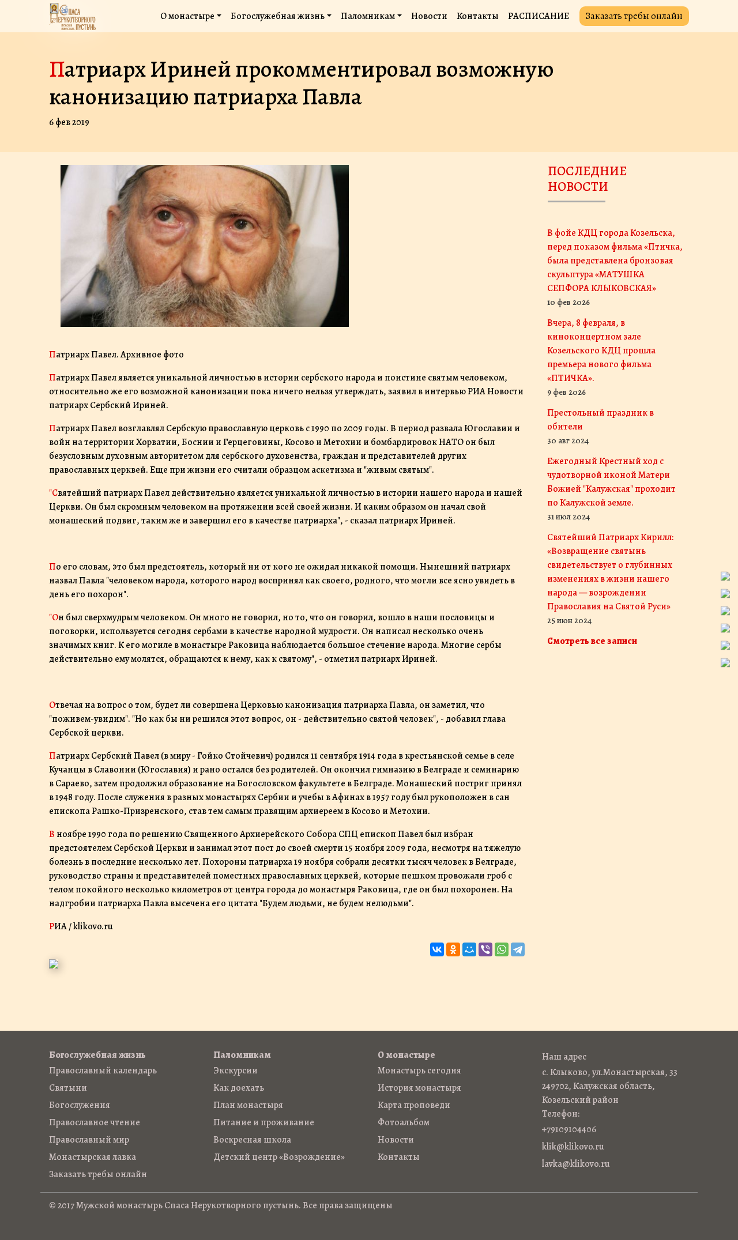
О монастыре (187, 16)
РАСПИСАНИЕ (538, 16)
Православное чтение (94, 1122)
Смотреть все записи (592, 641)
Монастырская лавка (92, 1157)
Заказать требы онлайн (634, 16)
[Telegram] (518, 949)
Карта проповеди (414, 1105)
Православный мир (89, 1139)
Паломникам (368, 16)
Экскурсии (235, 1070)
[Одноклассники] (453, 949)
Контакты (478, 16)
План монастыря (248, 1105)
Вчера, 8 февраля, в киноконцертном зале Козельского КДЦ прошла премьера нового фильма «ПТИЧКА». (601, 357)
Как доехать (238, 1087)
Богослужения (79, 1105)
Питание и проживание (263, 1122)
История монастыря (419, 1087)
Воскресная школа (252, 1139)
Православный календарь (103, 1070)
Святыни (68, 1087)
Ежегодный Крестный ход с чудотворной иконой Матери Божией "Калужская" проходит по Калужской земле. (611, 488)
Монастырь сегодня (419, 1070)
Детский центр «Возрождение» (279, 1157)
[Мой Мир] (469, 949)
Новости (429, 16)
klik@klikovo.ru (573, 1146)
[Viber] (485, 949)
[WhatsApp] (502, 949)
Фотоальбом (404, 1122)
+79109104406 (569, 1129)
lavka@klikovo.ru (576, 1164)
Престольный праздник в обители (600, 426)
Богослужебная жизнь (278, 16)
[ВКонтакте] (437, 949)
